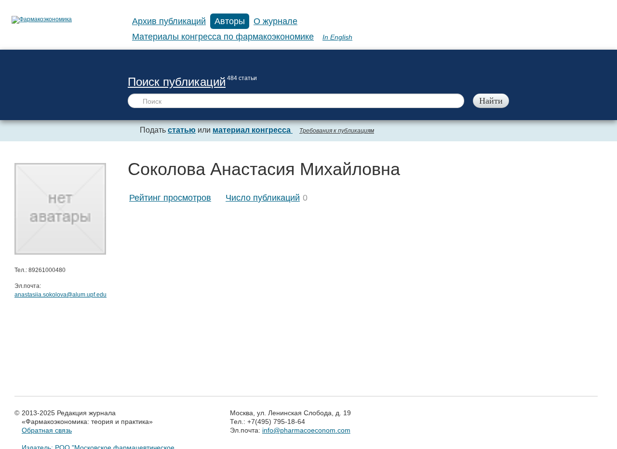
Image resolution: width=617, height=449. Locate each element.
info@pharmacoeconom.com (306, 430)
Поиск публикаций (177, 81)
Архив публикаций (169, 21)
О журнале (275, 21)
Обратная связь (47, 430)
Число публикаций (263, 198)
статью (182, 130)
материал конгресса (253, 130)
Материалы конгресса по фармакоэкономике (223, 36)
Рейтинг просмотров (170, 198)
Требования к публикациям (336, 130)
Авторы (230, 21)
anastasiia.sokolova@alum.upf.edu (60, 294)
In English (337, 37)
